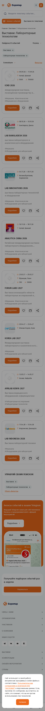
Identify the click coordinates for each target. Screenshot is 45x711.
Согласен (22, 702)
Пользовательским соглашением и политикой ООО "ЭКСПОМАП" (19, 685)
